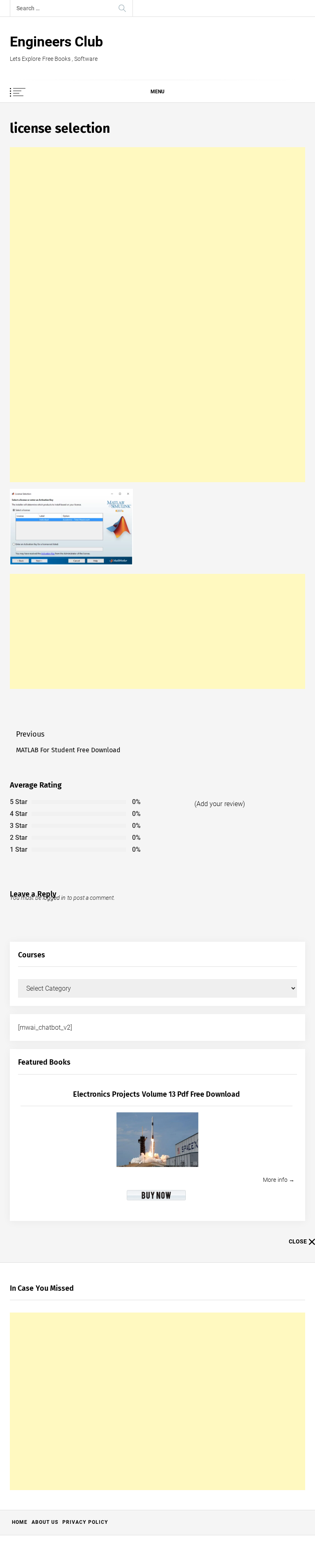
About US (45, 1522)
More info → (278, 1179)
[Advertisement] (157, 314)
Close (298, 1241)
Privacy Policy (84, 1522)
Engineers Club (56, 41)
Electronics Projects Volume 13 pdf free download (156, 1094)
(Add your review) (219, 804)
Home (19, 1522)
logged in (54, 897)
